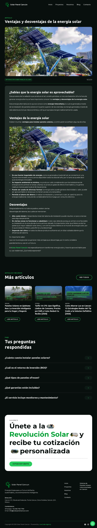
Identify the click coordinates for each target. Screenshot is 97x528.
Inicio (50, 5)
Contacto (87, 5)
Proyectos (59, 5)
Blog (78, 5)
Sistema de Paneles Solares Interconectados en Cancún (85, 486)
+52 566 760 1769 (18, 509)
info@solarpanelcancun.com (19, 511)
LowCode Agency (45, 524)
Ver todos (84, 277)
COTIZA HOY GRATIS (21, 464)
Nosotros (70, 5)
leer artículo (12, 319)
